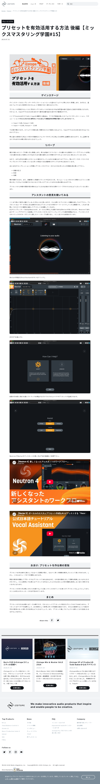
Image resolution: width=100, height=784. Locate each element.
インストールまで (57, 723)
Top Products (8, 719)
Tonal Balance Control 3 (10, 725)
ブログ (41, 4)
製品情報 (25, 4)
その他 (29, 723)
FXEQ (4, 740)
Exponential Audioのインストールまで (62, 727)
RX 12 (4, 723)
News (9, 11)
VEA (3, 737)
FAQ (53, 719)
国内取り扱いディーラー (84, 723)
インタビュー (31, 728)
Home (4, 11)
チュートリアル (32, 731)
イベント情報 (31, 725)
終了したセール (32, 737)
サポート (60, 4)
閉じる (88, 777)
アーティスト (50, 4)
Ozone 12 (5, 728)
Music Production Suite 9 (11, 731)
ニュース (33, 4)
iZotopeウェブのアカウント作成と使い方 (62, 732)
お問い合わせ (81, 728)
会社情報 (80, 725)
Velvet (4, 734)
